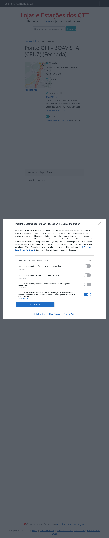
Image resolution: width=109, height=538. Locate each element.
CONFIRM (35, 305)
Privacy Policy (69, 314)
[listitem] (54, 260)
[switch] (87, 266)
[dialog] (54, 269)
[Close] (100, 224)
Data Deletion (39, 314)
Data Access (54, 314)
